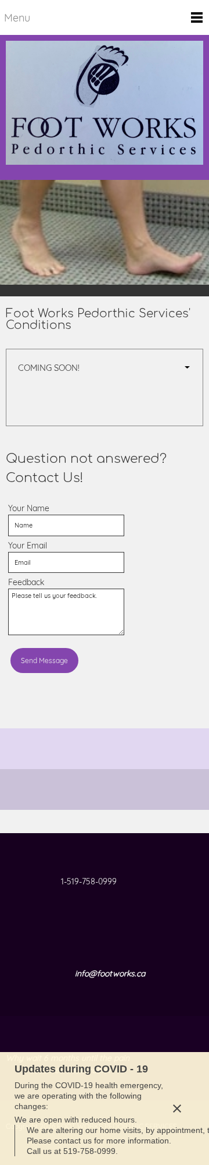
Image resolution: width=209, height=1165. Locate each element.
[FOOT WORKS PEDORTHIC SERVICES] (104, 107)
